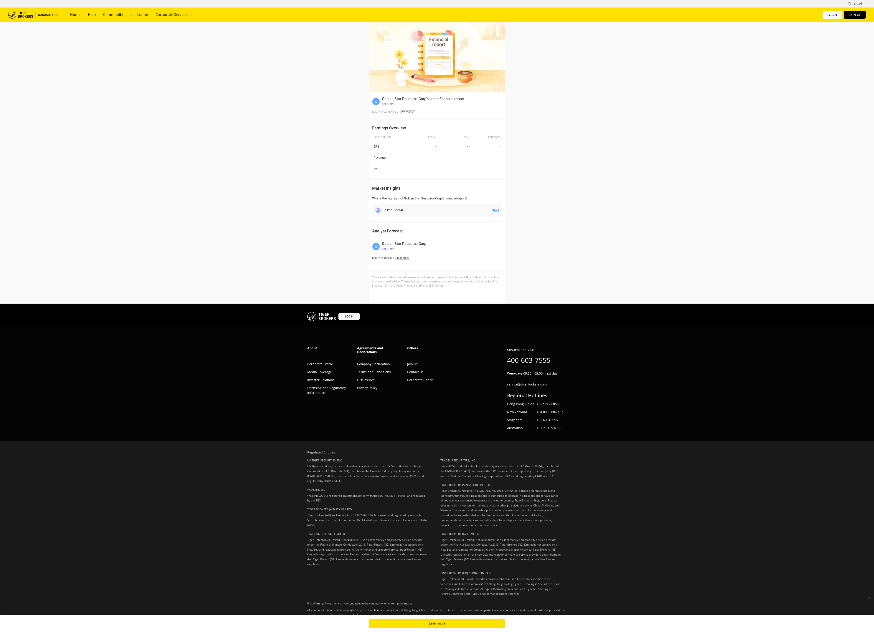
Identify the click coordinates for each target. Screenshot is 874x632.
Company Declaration (373, 364)
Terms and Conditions (374, 372)
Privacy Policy (367, 388)
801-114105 (398, 496)
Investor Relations (321, 380)
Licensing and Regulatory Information (326, 390)
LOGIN (832, 15)
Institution (139, 14)
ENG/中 (857, 4)
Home (75, 14)
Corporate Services (171, 14)
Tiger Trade (33, 15)
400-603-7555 (528, 360)
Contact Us (415, 372)
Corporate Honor (420, 380)
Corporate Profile (320, 364)
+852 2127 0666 (548, 404)
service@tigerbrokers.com (527, 384)
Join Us (412, 364)
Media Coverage (319, 372)
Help (92, 14)
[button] (437, 101)
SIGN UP (855, 15)
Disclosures (366, 380)
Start (495, 210)
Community (113, 14)
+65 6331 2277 (548, 420)
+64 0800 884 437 (550, 412)
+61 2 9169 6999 (549, 428)
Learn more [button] (437, 623)
